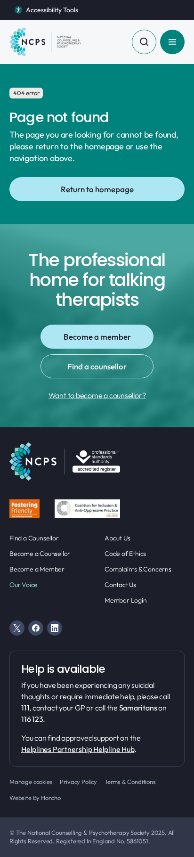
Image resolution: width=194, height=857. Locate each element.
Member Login (126, 600)
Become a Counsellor (39, 553)
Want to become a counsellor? (97, 395)
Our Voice (23, 584)
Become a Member (37, 569)
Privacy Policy (78, 781)
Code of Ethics (125, 553)
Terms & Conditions (130, 781)
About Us (117, 538)
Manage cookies (30, 781)
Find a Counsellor (34, 538)
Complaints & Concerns (138, 569)
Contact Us (120, 584)
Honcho (51, 797)
